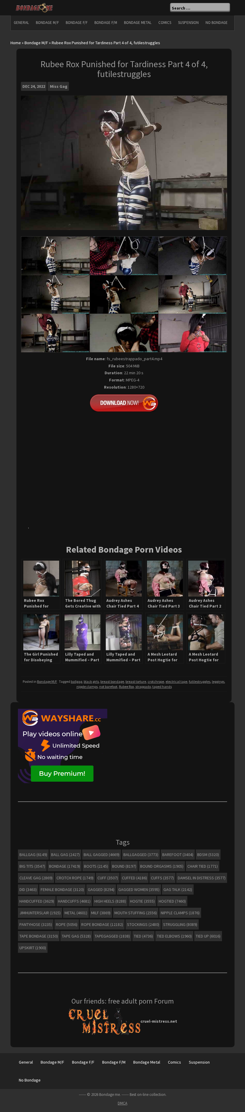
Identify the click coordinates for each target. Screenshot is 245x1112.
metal (76, 912)
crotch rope (75, 878)
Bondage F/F (77, 22)
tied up (208, 936)
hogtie (142, 901)
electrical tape (176, 681)
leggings (218, 681)
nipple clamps (87, 686)
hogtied (172, 901)
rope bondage (102, 924)
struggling (180, 924)
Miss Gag (59, 86)
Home (15, 42)
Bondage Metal (137, 22)
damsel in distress (202, 878)
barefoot (177, 854)
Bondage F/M (105, 22)
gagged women (139, 889)
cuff (107, 878)
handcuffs (74, 901)
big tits (32, 866)
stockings (143, 924)
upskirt (32, 947)
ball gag (65, 854)
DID (28, 889)
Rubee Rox (126, 686)
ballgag (76, 681)
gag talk (177, 889)
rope (66, 924)
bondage (64, 866)
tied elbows (174, 936)
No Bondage (217, 22)
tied (143, 936)
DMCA (122, 1103)
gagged (101, 889)
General (21, 22)
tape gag (76, 936)
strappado (143, 686)
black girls (91, 681)
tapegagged (112, 936)
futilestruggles (199, 681)
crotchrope (156, 681)
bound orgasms (161, 866)
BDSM (208, 854)
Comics (164, 22)
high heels (110, 901)
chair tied (202, 866)
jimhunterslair (40, 912)
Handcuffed (36, 901)
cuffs (162, 878)
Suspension (188, 22)
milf (101, 912)
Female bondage (62, 889)
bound (124, 866)
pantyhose (35, 924)
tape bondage (38, 936)
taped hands (162, 686)
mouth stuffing (135, 912)
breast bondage (112, 681)
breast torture (135, 681)
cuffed (134, 878)
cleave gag (36, 878)
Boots (96, 866)
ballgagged (140, 854)
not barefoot (108, 686)
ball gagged (102, 854)
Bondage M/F (47, 22)
